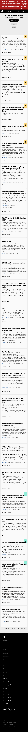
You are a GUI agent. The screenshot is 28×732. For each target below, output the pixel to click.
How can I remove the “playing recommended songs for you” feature (13, 109)
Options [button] (14, 24)
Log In (22, 11)
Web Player (6, 679)
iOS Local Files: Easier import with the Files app (14, 144)
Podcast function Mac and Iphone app (14, 520)
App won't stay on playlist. (11, 609)
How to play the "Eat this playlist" (14, 126)
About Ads (5, 724)
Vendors (5, 669)
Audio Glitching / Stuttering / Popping (12, 60)
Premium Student (7, 701)
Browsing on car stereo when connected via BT (12, 424)
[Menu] (25, 11)
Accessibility (11, 724)
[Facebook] (14, 709)
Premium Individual (8, 692)
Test (3, 308)
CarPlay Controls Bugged (11, 352)
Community (8, 11)
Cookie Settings (12, 722)
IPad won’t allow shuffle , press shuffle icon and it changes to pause (13, 497)
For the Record (7, 650)
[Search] (19, 11)
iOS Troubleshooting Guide (12, 84)
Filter (13, 27)
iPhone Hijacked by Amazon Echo (14, 543)
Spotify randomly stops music (13, 38)
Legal (4, 720)
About (5, 644)
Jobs (4, 647)
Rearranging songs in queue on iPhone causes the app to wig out (13, 193)
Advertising (6, 663)
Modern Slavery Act (6, 726)
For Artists (6, 656)
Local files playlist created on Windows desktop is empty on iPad (13, 400)
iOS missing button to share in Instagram (12, 588)
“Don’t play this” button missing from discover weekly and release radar (14, 285)
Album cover (6, 241)
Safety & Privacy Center (11, 720)
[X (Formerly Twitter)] (9, 709)
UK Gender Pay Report (7, 729)
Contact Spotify (7, 685)
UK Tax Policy (14, 726)
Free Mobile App (7, 682)
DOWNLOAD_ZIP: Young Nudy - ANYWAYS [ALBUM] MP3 (13, 168)
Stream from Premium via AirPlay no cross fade (14, 329)
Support (5, 676)
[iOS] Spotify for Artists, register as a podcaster (13, 264)
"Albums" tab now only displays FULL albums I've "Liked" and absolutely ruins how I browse (13, 449)
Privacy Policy (5, 722)
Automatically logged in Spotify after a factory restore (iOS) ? (13, 374)
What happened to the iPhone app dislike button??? (14, 565)
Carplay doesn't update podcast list (13, 473)
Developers (6, 659)
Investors (5, 666)
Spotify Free (6, 704)
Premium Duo (6, 695)
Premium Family (7, 698)
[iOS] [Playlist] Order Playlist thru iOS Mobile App (14, 219)
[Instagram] (5, 709)
